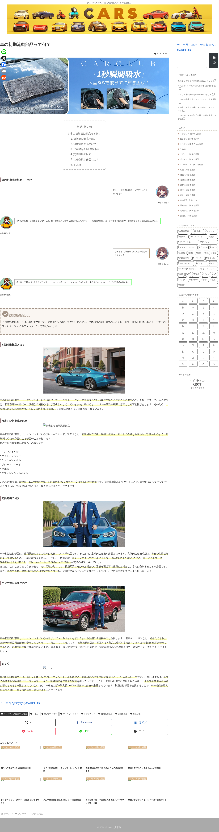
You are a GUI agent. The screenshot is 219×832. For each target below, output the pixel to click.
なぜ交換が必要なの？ (86, 159)
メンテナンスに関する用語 (15, 714)
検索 (214, 60)
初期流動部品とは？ (84, 143)
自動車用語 (122, 714)
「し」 (36, 714)
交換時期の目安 (82, 154)
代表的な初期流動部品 (86, 149)
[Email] (4, 71)
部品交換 (136, 714)
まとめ (77, 164)
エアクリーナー (51, 714)
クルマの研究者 (197, 388)
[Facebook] (4, 64)
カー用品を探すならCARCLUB (20, 703)
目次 (80, 126)
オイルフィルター (70, 714)
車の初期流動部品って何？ (85, 133)
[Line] (4, 52)
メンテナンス (89, 714)
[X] (4, 58)
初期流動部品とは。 (84, 138)
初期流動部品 (106, 714)
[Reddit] (4, 77)
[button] (140, 731)
